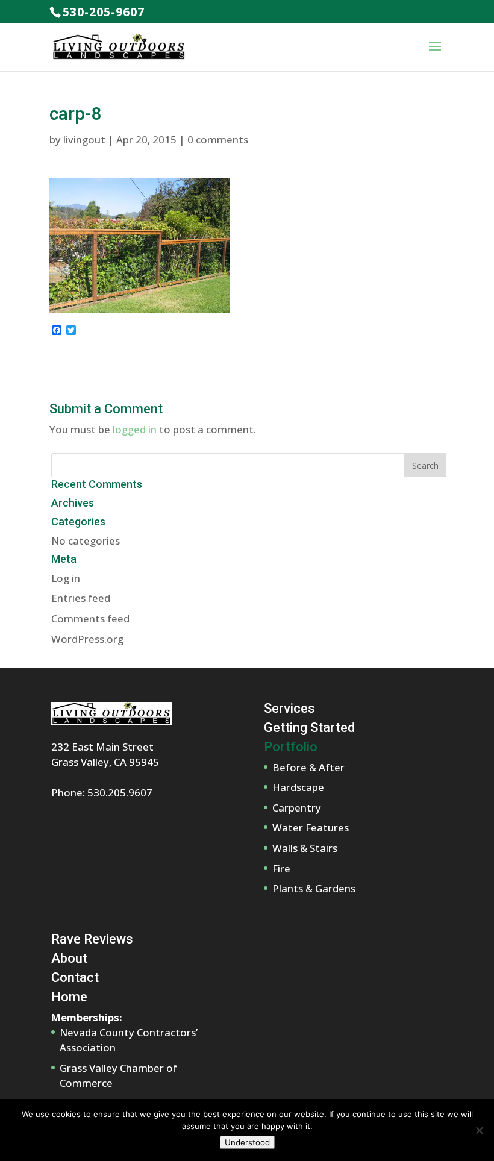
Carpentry (296, 808)
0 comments (217, 139)
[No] (479, 1130)
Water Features (310, 827)
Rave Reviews (92, 939)
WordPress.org (87, 639)
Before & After (308, 767)
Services (289, 708)
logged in (135, 429)
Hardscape (298, 787)
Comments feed (90, 618)
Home (69, 996)
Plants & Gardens (313, 888)
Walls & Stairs (304, 848)
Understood (247, 1142)
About (69, 958)
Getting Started (309, 727)
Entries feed (80, 598)
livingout (84, 139)
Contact (75, 977)
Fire (281, 868)
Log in (65, 578)
